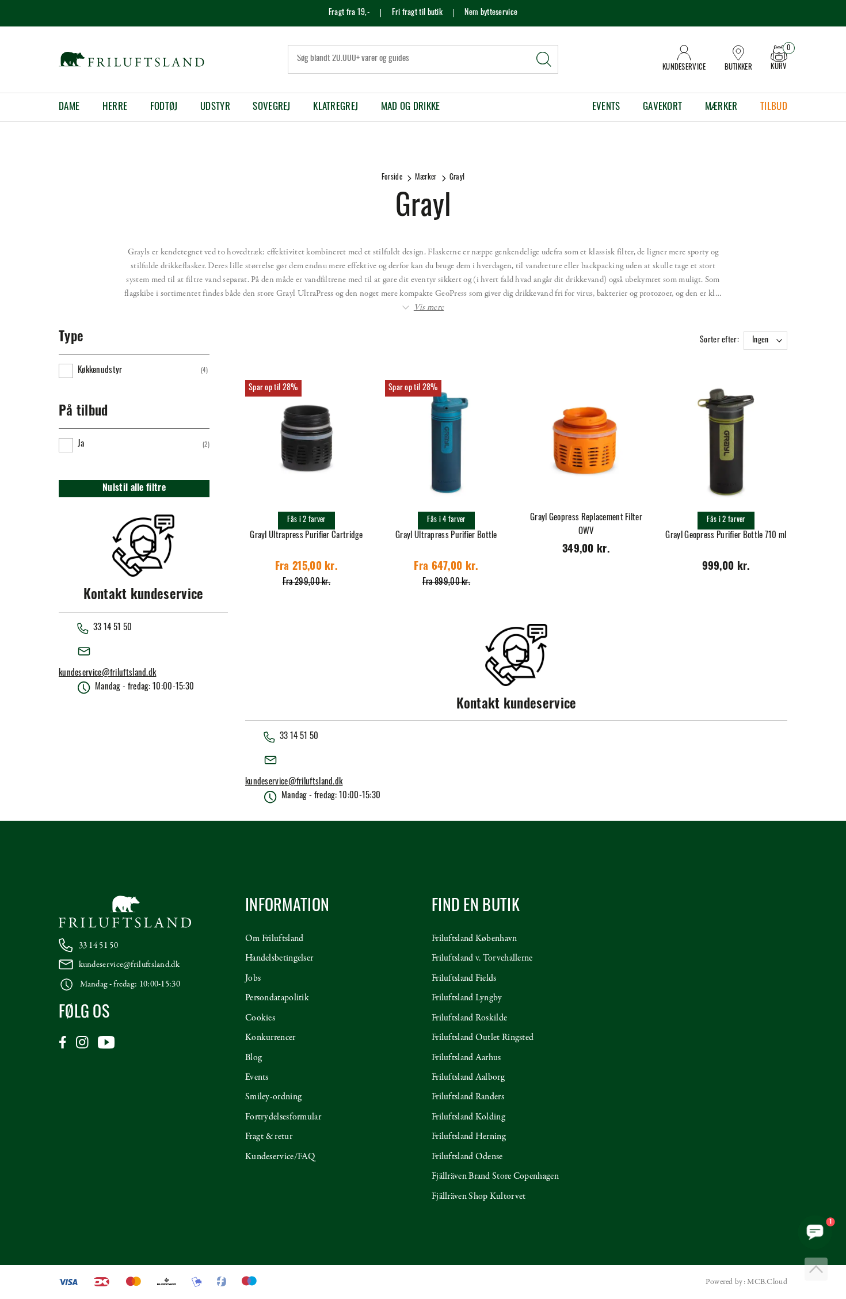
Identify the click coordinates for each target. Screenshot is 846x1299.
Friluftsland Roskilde (469, 1018)
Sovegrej (271, 107)
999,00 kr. (726, 567)
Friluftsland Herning (469, 1136)
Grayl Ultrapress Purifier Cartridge (306, 536)
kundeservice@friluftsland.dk (107, 673)
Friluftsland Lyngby (467, 998)
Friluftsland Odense (467, 1157)
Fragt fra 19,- (349, 13)
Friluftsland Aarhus (466, 1058)
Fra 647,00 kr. (446, 567)
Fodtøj (164, 107)
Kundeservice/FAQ (280, 1157)
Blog (253, 1058)
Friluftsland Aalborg (468, 1077)
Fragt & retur (268, 1136)
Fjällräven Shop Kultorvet (479, 1196)
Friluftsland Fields (464, 978)
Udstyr (215, 107)
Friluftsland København (474, 938)
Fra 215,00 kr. (306, 567)
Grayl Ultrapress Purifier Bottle (446, 536)
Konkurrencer (270, 1037)
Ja (81, 444)
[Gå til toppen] (816, 1269)
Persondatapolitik (277, 998)
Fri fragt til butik (417, 13)
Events (606, 107)
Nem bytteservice (490, 13)
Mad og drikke (410, 107)
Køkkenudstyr (100, 371)
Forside (392, 177)
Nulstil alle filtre (134, 488)
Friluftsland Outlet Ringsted (482, 1037)
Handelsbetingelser (279, 958)
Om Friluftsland (274, 938)
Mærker (721, 107)
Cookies (260, 1018)
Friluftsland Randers (468, 1097)
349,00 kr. (586, 549)
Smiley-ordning (273, 1097)
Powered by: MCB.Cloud (746, 1282)
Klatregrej (335, 107)
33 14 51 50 (98, 945)
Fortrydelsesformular (283, 1117)
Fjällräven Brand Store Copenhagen (495, 1176)
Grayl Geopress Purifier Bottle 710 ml (725, 536)
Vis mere (429, 307)
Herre (115, 107)
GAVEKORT (662, 107)
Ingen (760, 340)
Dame (69, 107)
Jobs (253, 978)
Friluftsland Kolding (468, 1117)
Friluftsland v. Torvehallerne (482, 958)
